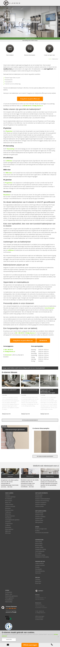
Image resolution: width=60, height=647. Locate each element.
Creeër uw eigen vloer (49, 55)
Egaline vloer (8, 594)
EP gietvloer (9, 131)
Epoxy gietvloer (9, 529)
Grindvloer (8, 521)
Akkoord (9, 639)
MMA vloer (9, 173)
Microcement (8, 500)
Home (50, 59)
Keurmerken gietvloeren (11, 596)
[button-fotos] (9, 48)
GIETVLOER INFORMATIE (41, 493)
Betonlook (8, 508)
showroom (8, 355)
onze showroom (49, 308)
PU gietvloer (8, 183)
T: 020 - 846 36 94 (8, 349)
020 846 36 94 (27, 105)
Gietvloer (7, 495)
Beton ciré (8, 502)
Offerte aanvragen (39, 616)
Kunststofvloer (9, 599)
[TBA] (8, 618)
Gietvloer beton (9, 504)
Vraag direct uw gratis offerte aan (30, 99)
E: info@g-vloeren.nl (9, 351)
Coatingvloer (39, 539)
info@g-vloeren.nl (37, 105)
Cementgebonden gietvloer (12, 519)
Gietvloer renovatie (10, 506)
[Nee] (58, 636)
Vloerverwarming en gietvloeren (15, 429)
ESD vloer (8, 533)
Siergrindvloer (9, 523)
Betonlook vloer (9, 510)
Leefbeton (7, 525)
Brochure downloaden (29, 55)
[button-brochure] (29, 48)
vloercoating (10, 149)
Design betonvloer (10, 516)
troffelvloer (9, 161)
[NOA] (8, 626)
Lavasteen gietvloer (10, 496)
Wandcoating (8, 601)
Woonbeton (6, 195)
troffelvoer (11, 250)
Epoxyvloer (8, 527)
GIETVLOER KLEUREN (40, 511)
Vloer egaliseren (9, 598)
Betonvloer (8, 514)
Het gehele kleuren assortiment (45, 456)
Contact (40, 590)
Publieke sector (40, 561)
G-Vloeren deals (39, 619)
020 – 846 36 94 (19, 333)
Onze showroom (39, 617)
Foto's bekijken (10, 55)
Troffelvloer (8, 512)
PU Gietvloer (8, 498)
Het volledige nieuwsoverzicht (30, 420)
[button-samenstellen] (49, 48)
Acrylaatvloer (8, 592)
